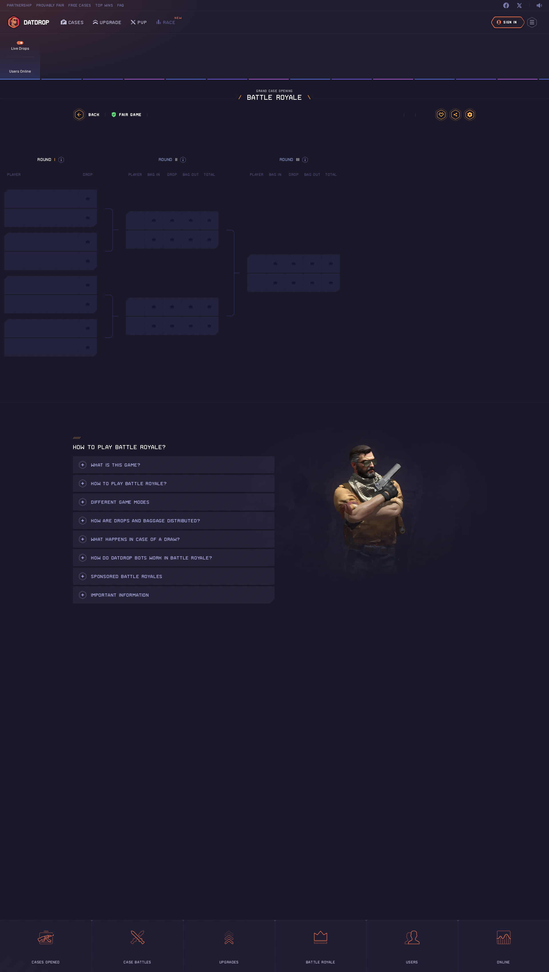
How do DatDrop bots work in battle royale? (151, 558)
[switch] (539, 6)
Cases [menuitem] (76, 22)
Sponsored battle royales (126, 576)
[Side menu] (532, 22)
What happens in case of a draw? (135, 539)
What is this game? (115, 465)
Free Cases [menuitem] (79, 5)
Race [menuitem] (169, 20)
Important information (120, 595)
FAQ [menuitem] (120, 5)
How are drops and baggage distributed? (145, 520)
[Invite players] (455, 114)
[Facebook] (506, 5)
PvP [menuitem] (142, 20)
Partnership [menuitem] (19, 5)
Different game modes (120, 502)
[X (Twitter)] (519, 5)
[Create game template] (441, 114)
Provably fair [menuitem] (50, 5)
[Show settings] (470, 114)
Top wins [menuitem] (104, 5)
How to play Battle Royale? (129, 483)
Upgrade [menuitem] (111, 22)
